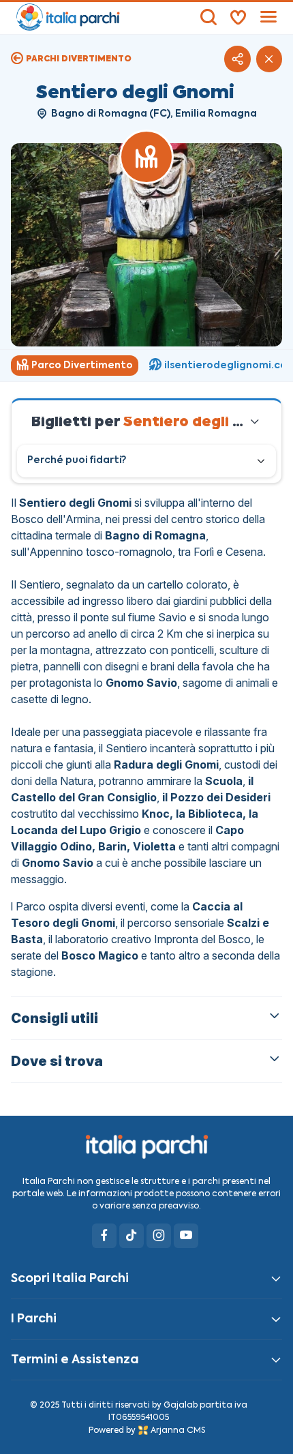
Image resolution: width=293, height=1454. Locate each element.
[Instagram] (158, 1235)
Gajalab (181, 1405)
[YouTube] (186, 1235)
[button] (237, 59)
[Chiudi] (269, 59)
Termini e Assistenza (75, 1360)
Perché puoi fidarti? (76, 460)
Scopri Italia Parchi (70, 1279)
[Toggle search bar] (208, 17)
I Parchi (34, 1319)
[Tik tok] (131, 1235)
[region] (146, 365)
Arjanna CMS (178, 1431)
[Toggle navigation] (268, 17)
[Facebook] (104, 1235)
